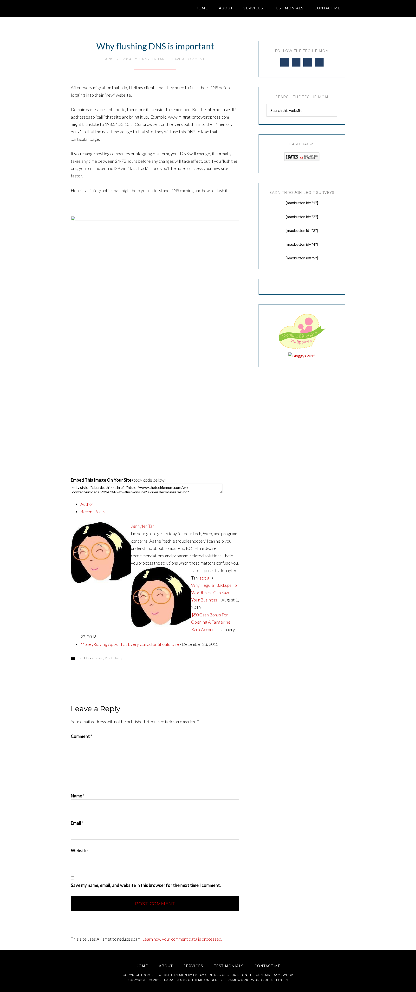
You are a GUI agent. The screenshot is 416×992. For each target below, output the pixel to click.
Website (79, 850)
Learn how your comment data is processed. (182, 939)
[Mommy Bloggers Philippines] (302, 349)
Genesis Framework (274, 975)
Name (77, 795)
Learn (99, 658)
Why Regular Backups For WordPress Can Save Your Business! (215, 592)
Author (86, 504)
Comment (81, 736)
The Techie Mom (114, 8)
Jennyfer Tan (143, 526)
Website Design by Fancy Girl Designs (193, 975)
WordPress (262, 980)
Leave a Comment (187, 59)
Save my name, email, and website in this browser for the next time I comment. (146, 885)
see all (206, 577)
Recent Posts (92, 511)
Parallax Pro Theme (183, 980)
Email (77, 823)
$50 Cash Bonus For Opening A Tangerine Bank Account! (210, 622)
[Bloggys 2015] (301, 355)
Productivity (113, 658)
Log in (282, 980)
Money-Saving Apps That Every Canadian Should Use (129, 644)
